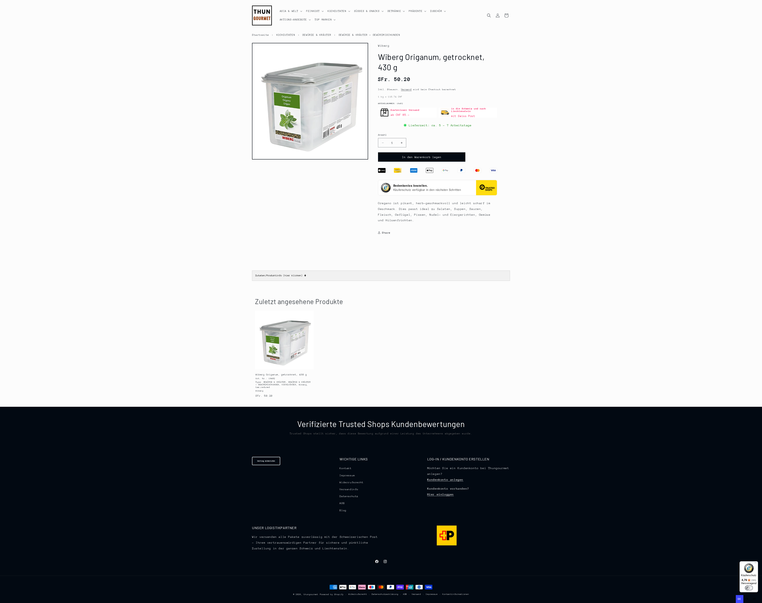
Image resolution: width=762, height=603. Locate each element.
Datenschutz (349, 496)
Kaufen (284, 365)
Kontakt (345, 468)
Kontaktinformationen (455, 594)
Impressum (347, 475)
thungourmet (311, 594)
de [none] (739, 598)
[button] (290, 11)
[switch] (749, 588)
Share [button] (386, 232)
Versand (406, 89)
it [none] (754, 598)
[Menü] (755, 563)
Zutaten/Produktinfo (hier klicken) (280, 275)
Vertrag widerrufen (266, 461)
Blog (343, 510)
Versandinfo (349, 489)
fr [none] (747, 598)
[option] (747, 599)
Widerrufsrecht (351, 482)
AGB (342, 503)
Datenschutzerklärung (385, 594)
